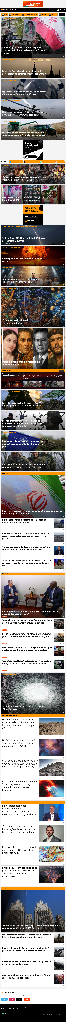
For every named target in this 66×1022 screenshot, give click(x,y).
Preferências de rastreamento (22, 1008)
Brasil (38, 995)
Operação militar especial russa (11, 100)
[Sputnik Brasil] (6, 10)
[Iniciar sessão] (61, 9)
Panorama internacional (9, 18)
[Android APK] (5, 1013)
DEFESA (4, 888)
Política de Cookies (35, 1007)
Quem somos (4, 1007)
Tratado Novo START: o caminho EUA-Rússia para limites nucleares (21, 226)
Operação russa (24, 995)
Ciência (43, 995)
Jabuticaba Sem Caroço (13, 995)
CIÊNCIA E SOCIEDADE (9, 716)
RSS (13, 1008)
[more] (63, 56)
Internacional (32, 995)
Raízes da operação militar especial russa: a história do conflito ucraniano (33, 174)
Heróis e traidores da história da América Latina (33, 348)
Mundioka (3, 995)
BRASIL (4, 802)
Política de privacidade (25, 1007)
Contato (17, 1007)
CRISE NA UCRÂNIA (8, 371)
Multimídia (48, 995)
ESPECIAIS (5, 574)
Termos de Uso (11, 1007)
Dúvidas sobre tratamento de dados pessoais (50, 1007)
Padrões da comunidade (6, 1008)
